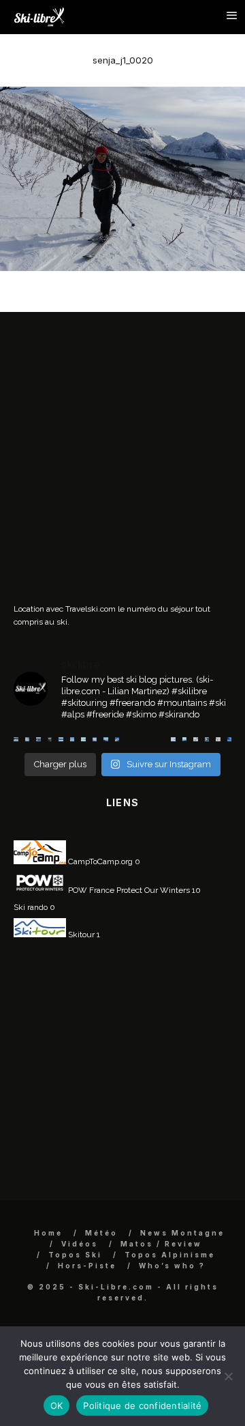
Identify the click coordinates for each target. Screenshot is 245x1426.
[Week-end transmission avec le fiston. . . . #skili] (72, 739)
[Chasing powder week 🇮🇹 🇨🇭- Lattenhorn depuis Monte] (173, 739)
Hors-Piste (87, 1265)
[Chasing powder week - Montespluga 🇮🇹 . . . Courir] (184, 739)
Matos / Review (161, 1244)
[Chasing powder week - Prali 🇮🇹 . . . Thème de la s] (207, 739)
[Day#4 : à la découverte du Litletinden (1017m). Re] (27, 739)
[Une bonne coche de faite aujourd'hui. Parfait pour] (229, 739)
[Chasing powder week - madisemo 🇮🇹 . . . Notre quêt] (195, 739)
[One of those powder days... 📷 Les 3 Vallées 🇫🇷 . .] (95, 739)
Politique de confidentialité (142, 1405)
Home (48, 1233)
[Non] (228, 1376)
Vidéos (79, 1244)
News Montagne (182, 1233)
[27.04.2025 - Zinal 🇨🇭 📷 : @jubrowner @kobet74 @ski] (117, 739)
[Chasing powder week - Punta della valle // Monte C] (150, 739)
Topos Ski (75, 1255)
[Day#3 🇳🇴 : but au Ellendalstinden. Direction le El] (38, 739)
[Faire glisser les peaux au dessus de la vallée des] (83, 739)
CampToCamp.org (99, 861)
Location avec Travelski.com (65, 609)
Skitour (80, 934)
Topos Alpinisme (170, 1255)
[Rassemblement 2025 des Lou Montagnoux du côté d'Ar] (128, 739)
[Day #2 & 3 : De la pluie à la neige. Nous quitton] (50, 739)
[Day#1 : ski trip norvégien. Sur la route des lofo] (61, 739)
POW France (90, 890)
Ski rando (31, 907)
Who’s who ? (172, 1265)
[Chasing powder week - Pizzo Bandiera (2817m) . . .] (139, 739)
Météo (101, 1233)
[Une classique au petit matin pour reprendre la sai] (105, 739)
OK (56, 1405)
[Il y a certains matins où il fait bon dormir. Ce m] (218, 739)
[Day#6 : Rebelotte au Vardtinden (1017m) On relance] (16, 739)
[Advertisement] (122, 462)
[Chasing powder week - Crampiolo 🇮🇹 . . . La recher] (162, 739)
